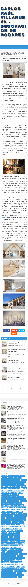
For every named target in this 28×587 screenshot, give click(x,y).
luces (16, 528)
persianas (5, 549)
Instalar (15, 522)
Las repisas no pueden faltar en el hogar (15, 452)
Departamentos (6, 503)
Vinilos (15, 577)
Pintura (11, 549)
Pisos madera (15, 553)
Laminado (22, 524)
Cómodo (16, 494)
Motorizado (5, 539)
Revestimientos (19, 564)
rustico (8, 566)
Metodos (17, 534)
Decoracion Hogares (12, 583)
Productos (5, 558)
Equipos (17, 507)
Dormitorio (16, 505)
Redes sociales (6, 562)
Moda (11, 537)
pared (9, 545)
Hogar (9, 388)
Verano (21, 575)
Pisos (4, 551)
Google (15, 330)
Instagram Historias (7, 522)
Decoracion (16, 501)
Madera (10, 530)
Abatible (4, 475)
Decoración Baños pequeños (13, 458)
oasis (17, 541)
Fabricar (20, 511)
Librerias (4, 528)
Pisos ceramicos (10, 551)
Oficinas (4, 543)
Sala (14, 566)
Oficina (22, 541)
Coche (10, 492)
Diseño (4, 505)
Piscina (16, 549)
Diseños (9, 505)
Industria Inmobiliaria (7, 520)
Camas (18, 488)
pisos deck (19, 551)
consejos (13, 496)
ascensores (12, 484)
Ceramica (14, 490)
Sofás (11, 568)
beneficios (10, 486)
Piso (22, 549)
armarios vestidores (13, 482)
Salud (23, 566)
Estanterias (11, 509)
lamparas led (12, 526)
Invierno (10, 524)
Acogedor (16, 475)
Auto (18, 484)
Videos (10, 577)
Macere (4, 530)
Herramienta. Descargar (8, 515)
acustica (22, 475)
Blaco (16, 486)
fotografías (5, 513)
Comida (10, 494)
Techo (4, 570)
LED (24, 526)
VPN (20, 577)
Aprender (24, 479)
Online (10, 543)
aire (9, 477)
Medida (11, 534)
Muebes (11, 539)
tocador (14, 572)
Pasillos (20, 545)
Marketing (5, 532)
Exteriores (14, 511)
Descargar (14, 503)
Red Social (19, 560)
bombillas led (22, 486)
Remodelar (5, 564)
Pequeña (19, 547)
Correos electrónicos (15, 498)
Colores (21, 492)
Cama (13, 488)
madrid (15, 530)
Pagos (4, 545)
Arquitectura (22, 482)
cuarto (9, 501)
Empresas (5, 507)
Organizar (16, 543)
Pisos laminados (6, 553)
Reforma (13, 562)
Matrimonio (5, 534)
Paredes (15, 545)
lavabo (19, 526)
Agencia (4, 477)
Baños (4, 486)
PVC (3, 560)
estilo (17, 509)
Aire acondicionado (17, 477)
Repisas (11, 564)
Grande (16, 513)
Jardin (16, 524)
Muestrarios (5, 541)
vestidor (4, 577)
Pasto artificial (6, 547)
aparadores (17, 479)
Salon (18, 566)
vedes (10, 575)
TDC (24, 568)
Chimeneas (20, 490)
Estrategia (23, 509)
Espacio (23, 507)
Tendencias (17, 570)
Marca (21, 530)
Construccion (20, 387)
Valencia (22, 388)
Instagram (23, 520)
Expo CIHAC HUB (6, 511)
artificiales (5, 484)
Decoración (4, 388)
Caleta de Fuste (6, 488)
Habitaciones (23, 513)
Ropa (4, 566)
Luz (21, 528)
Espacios (4, 509)
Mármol (11, 532)
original (22, 543)
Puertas (11, 558)
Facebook (7, 330)
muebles (17, 539)
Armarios (4, 482)
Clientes (4, 492)
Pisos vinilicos (23, 553)
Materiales (13, 388)
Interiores (21, 522)
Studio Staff (17, 568)
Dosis (22, 505)
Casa (15, 387)
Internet (4, 524)
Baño (23, 484)
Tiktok (4, 572)
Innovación (16, 520)
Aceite (10, 475)
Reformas (18, 388)
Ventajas (16, 575)
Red (14, 560)
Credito (4, 501)
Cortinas (24, 498)
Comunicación (6, 496)
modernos (17, 537)
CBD (8, 490)
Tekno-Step (10, 570)
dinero (20, 503)
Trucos (19, 572)
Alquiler (10, 479)
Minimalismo (5, 537)
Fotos (11, 513)
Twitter (22, 330)
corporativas (5, 498)
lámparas (5, 526)
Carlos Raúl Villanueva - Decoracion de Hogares (11, 582)
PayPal (12, 547)
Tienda (24, 570)
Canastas (24, 488)
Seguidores (5, 568)
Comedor (4, 494)
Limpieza (11, 528)
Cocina (15, 492)
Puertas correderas (20, 558)
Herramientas (18, 515)
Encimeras (11, 507)
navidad (12, 541)
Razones (9, 560)
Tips (9, 572)
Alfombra (4, 479)
